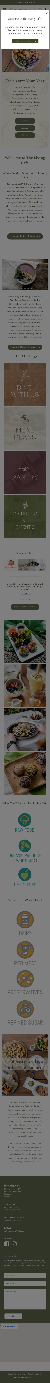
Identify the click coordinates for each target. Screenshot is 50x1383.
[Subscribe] (35, 41)
